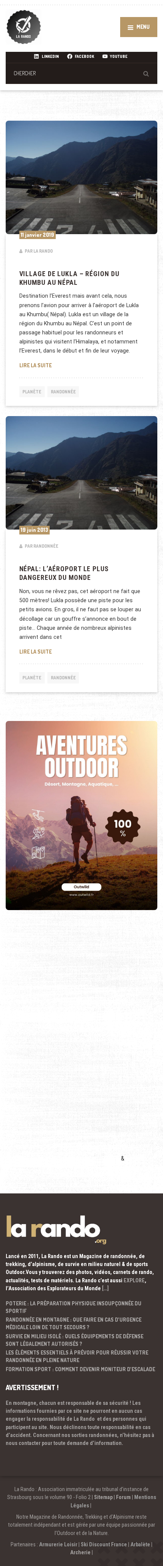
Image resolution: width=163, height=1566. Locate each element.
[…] (105, 1288)
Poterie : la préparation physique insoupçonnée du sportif (73, 1307)
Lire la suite (81, 365)
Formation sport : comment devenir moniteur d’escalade (80, 1369)
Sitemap (103, 1497)
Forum (123, 1497)
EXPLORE (134, 1280)
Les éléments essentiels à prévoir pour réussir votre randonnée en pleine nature (77, 1356)
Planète (31, 392)
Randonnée (63, 392)
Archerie (80, 1552)
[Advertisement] (62, 1047)
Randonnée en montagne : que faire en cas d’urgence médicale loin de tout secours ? (73, 1323)
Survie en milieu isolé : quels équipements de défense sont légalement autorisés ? (74, 1340)
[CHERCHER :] (81, 73)
